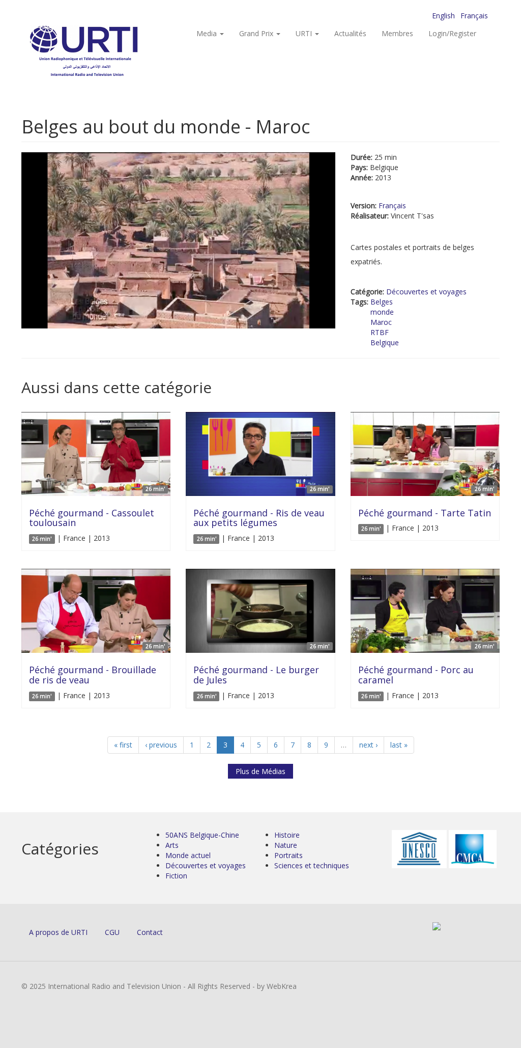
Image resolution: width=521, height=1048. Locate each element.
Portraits (288, 855)
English (443, 15)
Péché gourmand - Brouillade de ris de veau (92, 675)
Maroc (381, 322)
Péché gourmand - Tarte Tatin (424, 513)
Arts (172, 845)
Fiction (176, 875)
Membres (397, 33)
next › (368, 745)
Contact (150, 932)
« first (123, 745)
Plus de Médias (260, 771)
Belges (381, 302)
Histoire (287, 835)
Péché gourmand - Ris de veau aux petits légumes (259, 518)
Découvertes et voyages (426, 291)
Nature (285, 845)
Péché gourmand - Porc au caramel (416, 675)
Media (207, 33)
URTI (305, 33)
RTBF (379, 332)
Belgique (384, 342)
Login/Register (452, 33)
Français (474, 15)
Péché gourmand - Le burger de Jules (256, 675)
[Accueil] (104, 51)
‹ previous (161, 745)
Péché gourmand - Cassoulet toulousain (91, 518)
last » (399, 745)
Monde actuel (188, 855)
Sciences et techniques (311, 865)
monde (382, 312)
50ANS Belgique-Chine (202, 835)
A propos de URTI (58, 932)
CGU (112, 932)
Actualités (350, 33)
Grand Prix (257, 33)
